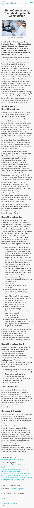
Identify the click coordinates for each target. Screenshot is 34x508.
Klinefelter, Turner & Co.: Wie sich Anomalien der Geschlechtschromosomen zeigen (16, 474)
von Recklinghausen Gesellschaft (12, 459)
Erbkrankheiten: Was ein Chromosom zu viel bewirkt (16, 466)
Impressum (5, 501)
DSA (3, 505)
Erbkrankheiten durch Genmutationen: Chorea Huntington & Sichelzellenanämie (16, 478)
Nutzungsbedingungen (9, 503)
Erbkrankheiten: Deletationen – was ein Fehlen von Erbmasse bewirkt (14, 470)
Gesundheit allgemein (17, 489)
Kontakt (4, 498)
